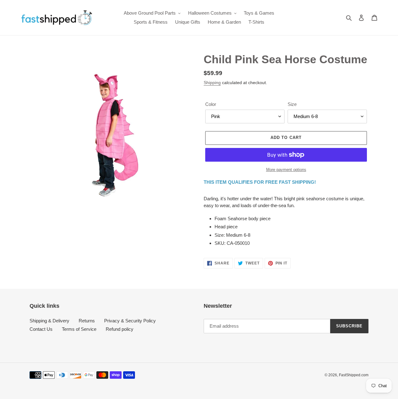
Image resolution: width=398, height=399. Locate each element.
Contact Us (41, 329)
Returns (87, 320)
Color (210, 104)
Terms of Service (79, 329)
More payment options (286, 169)
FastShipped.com (353, 375)
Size (292, 104)
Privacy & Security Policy (130, 320)
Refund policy (119, 329)
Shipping (212, 82)
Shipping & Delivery (49, 320)
